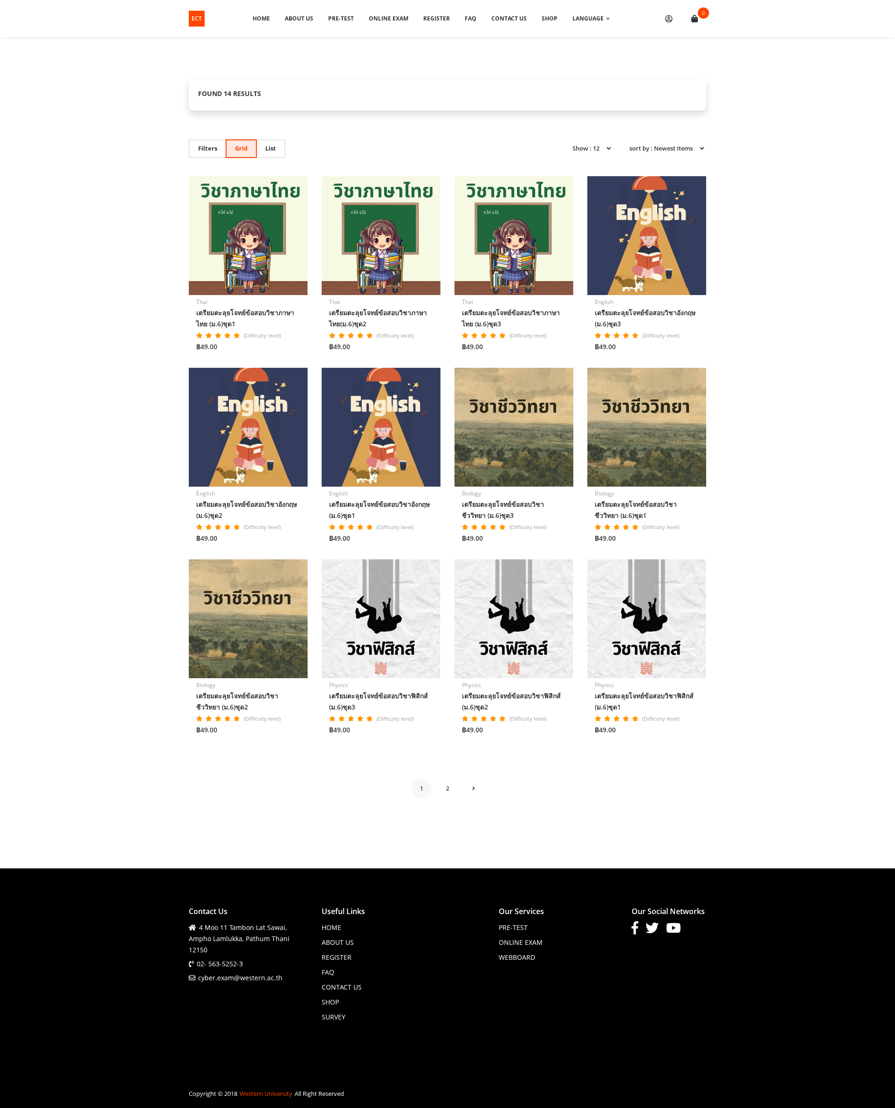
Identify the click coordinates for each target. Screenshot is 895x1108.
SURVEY (333, 1016)
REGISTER (436, 18)
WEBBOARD (517, 957)
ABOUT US (299, 18)
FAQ (470, 18)
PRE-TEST (341, 18)
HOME (261, 18)
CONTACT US (509, 18)
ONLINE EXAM (388, 18)
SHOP (550, 18)
